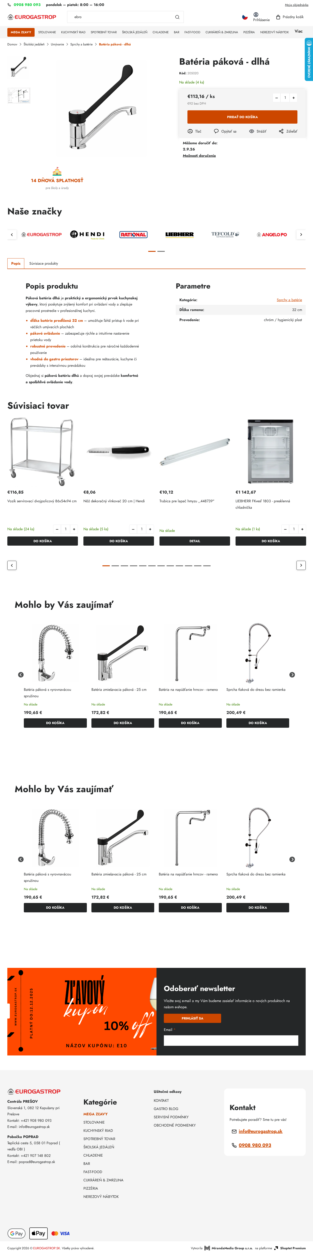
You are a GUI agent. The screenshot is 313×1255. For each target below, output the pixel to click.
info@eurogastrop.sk (261, 1131)
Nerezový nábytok (101, 1196)
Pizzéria (90, 1188)
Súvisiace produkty (43, 263)
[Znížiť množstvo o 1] (276, 97)
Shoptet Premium (293, 1248)
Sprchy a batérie (289, 300)
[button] (74, 529)
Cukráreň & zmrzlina (103, 1180)
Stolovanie (94, 1122)
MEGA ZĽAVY (95, 1114)
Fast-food (92, 1171)
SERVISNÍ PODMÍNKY (171, 1117)
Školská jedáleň (98, 1147)
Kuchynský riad (98, 1130)
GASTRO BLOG (166, 1108)
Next (301, 234)
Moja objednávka (296, 5)
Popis (15, 263)
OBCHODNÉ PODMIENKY (175, 1125)
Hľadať (177, 17)
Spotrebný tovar (99, 1138)
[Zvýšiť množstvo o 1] (293, 97)
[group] (55, 674)
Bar (86, 1163)
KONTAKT (161, 1100)
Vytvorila (222, 1248)
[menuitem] (21, 32)
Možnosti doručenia (199, 155)
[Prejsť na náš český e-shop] (245, 17)
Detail (194, 541)
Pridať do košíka (242, 117)
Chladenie (93, 1155)
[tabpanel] (41, 234)
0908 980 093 (255, 1145)
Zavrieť (252, 137)
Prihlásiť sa (192, 1018)
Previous (11, 234)
